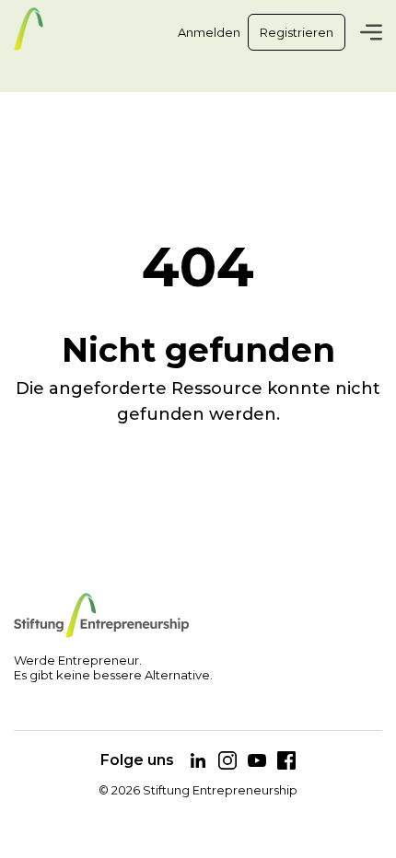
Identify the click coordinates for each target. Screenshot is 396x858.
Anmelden (209, 32)
